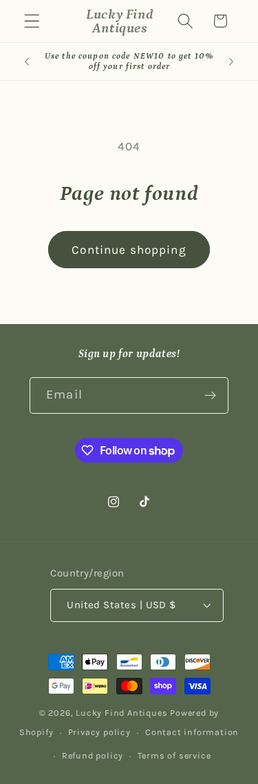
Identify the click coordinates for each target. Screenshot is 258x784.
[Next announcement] (231, 61)
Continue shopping (129, 250)
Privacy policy (99, 732)
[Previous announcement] (27, 61)
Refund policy (92, 755)
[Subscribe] (210, 395)
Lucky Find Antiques (121, 712)
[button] (32, 21)
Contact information (192, 732)
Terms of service (174, 755)
